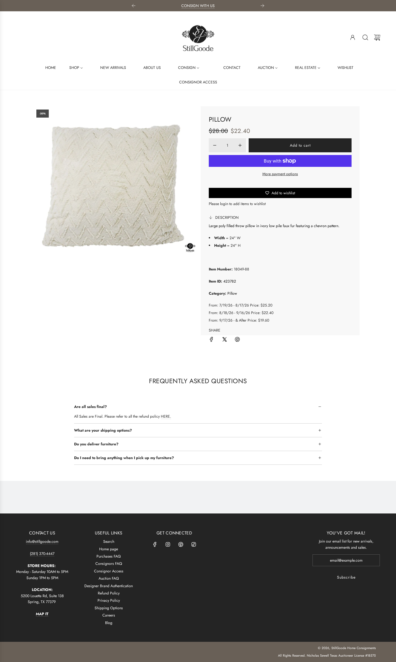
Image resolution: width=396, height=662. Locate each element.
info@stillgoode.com (42, 541)
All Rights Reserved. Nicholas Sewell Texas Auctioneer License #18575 (327, 655)
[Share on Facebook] (211, 340)
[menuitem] (47, 67)
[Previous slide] (133, 5)
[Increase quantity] (240, 145)
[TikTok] (194, 544)
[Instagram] (168, 544)
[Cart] (377, 37)
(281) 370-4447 (42, 553)
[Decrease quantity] (215, 145)
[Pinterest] (181, 544)
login (224, 203)
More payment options (280, 174)
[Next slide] (262, 5)
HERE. (166, 416)
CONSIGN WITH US (198, 5)
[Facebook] (155, 544)
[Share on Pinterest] (237, 340)
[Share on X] (224, 340)
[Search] (365, 37)
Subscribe (346, 577)
